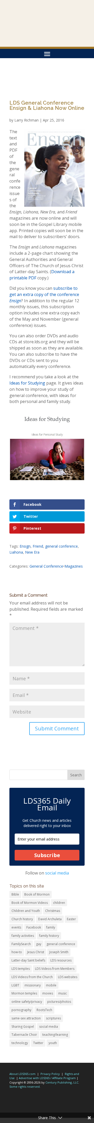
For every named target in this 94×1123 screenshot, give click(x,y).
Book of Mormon (37, 894)
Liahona (16, 552)
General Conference (46, 566)
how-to (16, 952)
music (62, 993)
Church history (22, 919)
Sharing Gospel (22, 1026)
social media (57, 873)
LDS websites (67, 977)
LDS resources (61, 960)
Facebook (33, 927)
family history (49, 935)
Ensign (25, 546)
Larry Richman (26, 120)
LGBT (15, 985)
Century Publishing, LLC (61, 1082)
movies (47, 993)
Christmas (52, 911)
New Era (32, 552)
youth (53, 1043)
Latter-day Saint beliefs (28, 960)
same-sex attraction (26, 1018)
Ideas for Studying (27, 383)
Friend (38, 546)
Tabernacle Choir (24, 1034)
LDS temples (20, 968)
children (59, 902)
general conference (61, 546)
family (50, 927)
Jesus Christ (35, 952)
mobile (51, 985)
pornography (21, 1010)
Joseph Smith (58, 952)
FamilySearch (21, 944)
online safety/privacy (26, 1001)
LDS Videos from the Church (32, 977)
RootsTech (44, 1010)
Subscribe (47, 855)
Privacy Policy (50, 1074)
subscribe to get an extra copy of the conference (44, 294)
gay (38, 944)
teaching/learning (55, 1034)
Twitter (38, 1043)
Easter (71, 919)
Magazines (73, 566)
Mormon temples (24, 993)
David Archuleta (50, 919)
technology (19, 1043)
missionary (33, 985)
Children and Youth (25, 911)
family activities (22, 935)
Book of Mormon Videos (29, 902)
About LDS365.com (22, 1074)
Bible (15, 894)
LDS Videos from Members (54, 968)
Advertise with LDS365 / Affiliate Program (47, 1078)
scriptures (53, 1018)
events (16, 927)
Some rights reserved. (24, 1086)
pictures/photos (59, 1001)
